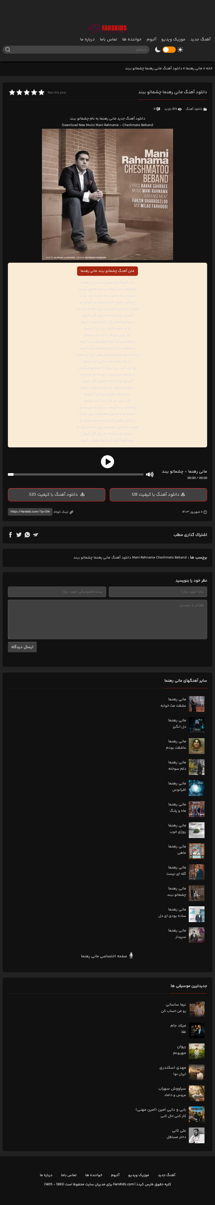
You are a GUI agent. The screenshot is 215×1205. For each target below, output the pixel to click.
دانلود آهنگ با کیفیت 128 (155, 494)
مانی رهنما (194, 68)
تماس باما (108, 39)
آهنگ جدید (200, 39)
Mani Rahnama (143, 558)
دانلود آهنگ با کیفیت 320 (54, 494)
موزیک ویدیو (173, 39)
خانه (209, 68)
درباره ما (87, 39)
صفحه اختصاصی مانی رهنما (104, 956)
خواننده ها (132, 39)
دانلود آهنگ (194, 109)
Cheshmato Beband (171, 558)
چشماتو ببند (83, 558)
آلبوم (151, 39)
